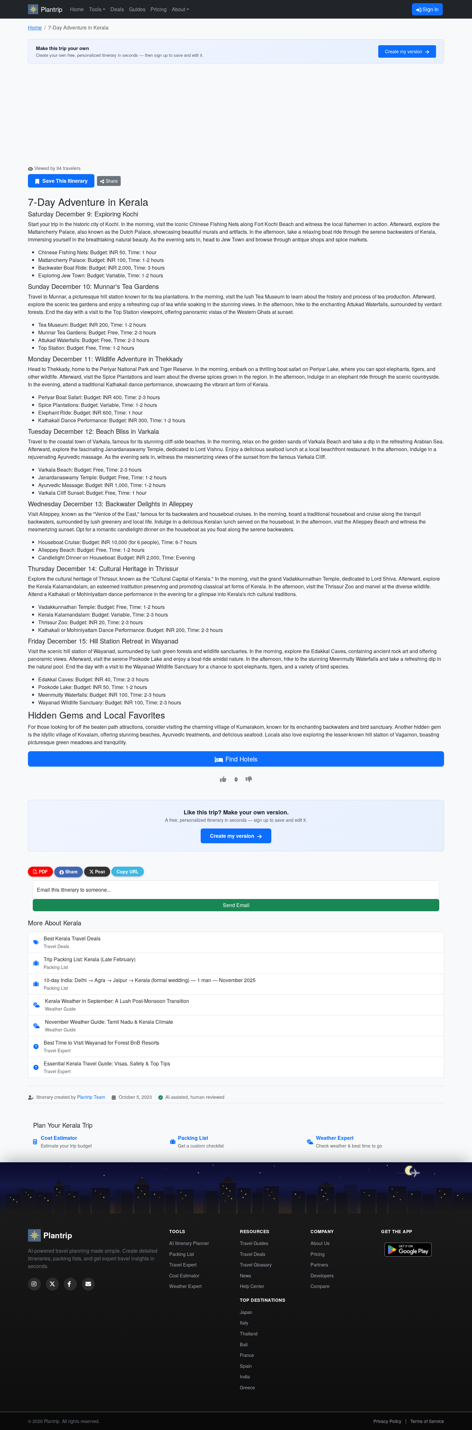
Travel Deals (252, 1253)
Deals (117, 9)
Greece (247, 1387)
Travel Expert (183, 1264)
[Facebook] (70, 1284)
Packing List (181, 1253)
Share (111, 181)
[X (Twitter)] (52, 1284)
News (245, 1275)
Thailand (249, 1333)
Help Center (252, 1286)
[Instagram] (34, 1284)
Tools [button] (95, 9)
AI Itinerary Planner (189, 1243)
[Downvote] (249, 779)
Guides (137, 9)
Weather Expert (185, 1286)
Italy (244, 1322)
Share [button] (71, 871)
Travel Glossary (256, 1264)
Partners (319, 1264)
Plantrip (51, 9)
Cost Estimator (184, 1275)
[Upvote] (223, 779)
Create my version (404, 51)
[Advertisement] (236, 117)
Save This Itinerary (64, 180)
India (245, 1376)
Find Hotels (241, 758)
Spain (246, 1365)
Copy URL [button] (128, 871)
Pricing (159, 9)
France (247, 1354)
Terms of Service (427, 1421)
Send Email (236, 905)
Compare (319, 1286)
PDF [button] (43, 871)
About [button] (178, 9)
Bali (244, 1344)
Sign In (430, 9)
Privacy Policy (387, 1421)
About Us (319, 1243)
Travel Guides (254, 1243)
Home (77, 9)
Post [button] (99, 871)
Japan (246, 1311)
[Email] (88, 1284)
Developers (322, 1275)
